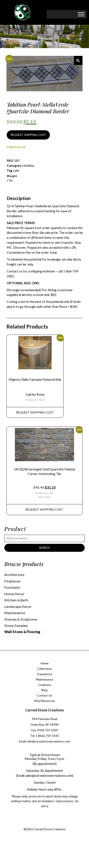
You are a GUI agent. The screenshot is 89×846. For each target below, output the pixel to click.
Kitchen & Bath (16, 600)
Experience (44, 674)
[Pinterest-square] (48, 824)
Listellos (28, 165)
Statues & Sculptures (20, 619)
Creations (44, 685)
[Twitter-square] (39, 824)
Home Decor (14, 594)
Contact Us (44, 695)
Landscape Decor (18, 606)
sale (16, 170)
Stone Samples (16, 625)
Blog (44, 690)
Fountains (12, 587)
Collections (44, 668)
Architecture (14, 574)
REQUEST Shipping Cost (35, 412)
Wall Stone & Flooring (22, 632)
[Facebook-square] (30, 824)
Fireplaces (12, 581)
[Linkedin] (56, 824)
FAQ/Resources (44, 701)
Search (44, 547)
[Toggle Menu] (81, 14)
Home (44, 663)
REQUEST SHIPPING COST (28, 135)
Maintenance (14, 613)
